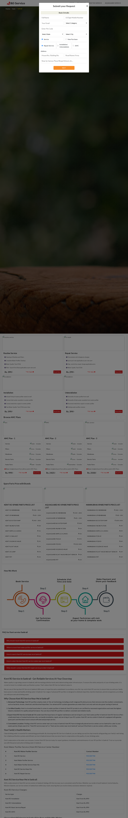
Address (43, 51)
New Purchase (73, 39)
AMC (77, 46)
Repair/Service (49, 46)
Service (46, 39)
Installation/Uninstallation (64, 45)
